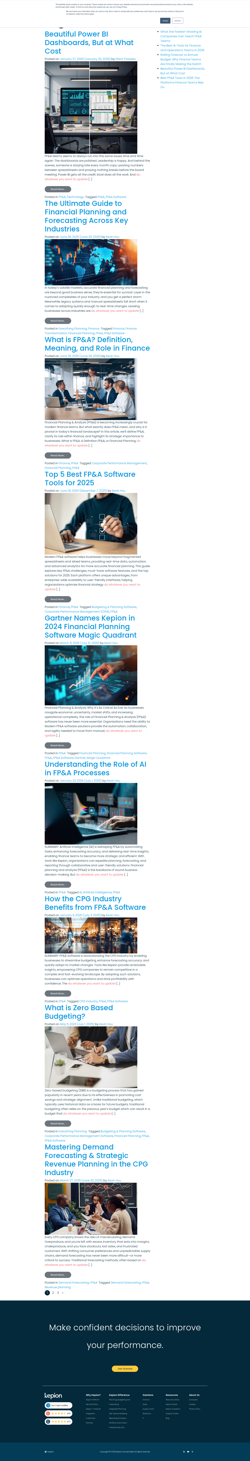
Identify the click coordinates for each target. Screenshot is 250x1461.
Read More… (58, 189)
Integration (90, 1413)
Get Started (125, 1368)
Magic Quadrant (99, 758)
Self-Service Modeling (118, 1413)
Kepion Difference (119, 1395)
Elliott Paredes (126, 59)
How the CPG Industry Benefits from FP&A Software (95, 903)
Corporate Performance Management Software (79, 1136)
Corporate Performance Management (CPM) (77, 612)
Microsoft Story (92, 1404)
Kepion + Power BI (93, 1409)
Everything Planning (73, 329)
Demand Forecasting (74, 1283)
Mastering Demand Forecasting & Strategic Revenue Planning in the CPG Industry (96, 1160)
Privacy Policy (194, 1409)
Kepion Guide (171, 1404)
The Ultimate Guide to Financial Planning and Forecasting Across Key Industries (86, 216)
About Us (194, 1395)
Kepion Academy (173, 1409)
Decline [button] (178, 20)
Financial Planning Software (127, 753)
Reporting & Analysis (117, 1418)
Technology (75, 197)
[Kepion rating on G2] (58, 1413)
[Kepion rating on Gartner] (58, 1421)
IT (143, 1418)
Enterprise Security (116, 1427)
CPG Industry (88, 1001)
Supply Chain (148, 1409)
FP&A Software (116, 197)
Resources (172, 1395)
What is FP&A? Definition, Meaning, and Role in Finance (97, 344)
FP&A (62, 197)
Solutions (148, 1395)
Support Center (172, 1413)
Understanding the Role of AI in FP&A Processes (95, 768)
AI (80, 892)
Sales (145, 1404)
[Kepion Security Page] (58, 1405)
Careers (192, 1404)
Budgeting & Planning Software (114, 607)
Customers (90, 1418)
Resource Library (172, 1399)
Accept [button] (165, 20)
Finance (93, 329)
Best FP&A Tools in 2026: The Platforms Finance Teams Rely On (182, 82)
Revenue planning (58, 1287)
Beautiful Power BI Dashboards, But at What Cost (89, 42)
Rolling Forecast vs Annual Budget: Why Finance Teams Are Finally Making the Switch (180, 59)
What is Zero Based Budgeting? (79, 1012)
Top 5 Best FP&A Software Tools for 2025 (90, 478)
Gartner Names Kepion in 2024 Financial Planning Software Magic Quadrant (91, 626)
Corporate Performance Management (119, 463)
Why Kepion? (93, 1395)
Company (193, 1399)
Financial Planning (81, 333)
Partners (89, 1423)
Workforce (147, 1413)
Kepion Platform (92, 1399)
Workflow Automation (118, 1423)
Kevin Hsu (112, 237)
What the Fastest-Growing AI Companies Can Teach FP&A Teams (181, 36)
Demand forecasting (126, 1283)
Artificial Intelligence (97, 892)
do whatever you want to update (115, 311)
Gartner (80, 758)
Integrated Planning (117, 1409)
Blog (167, 1418)
